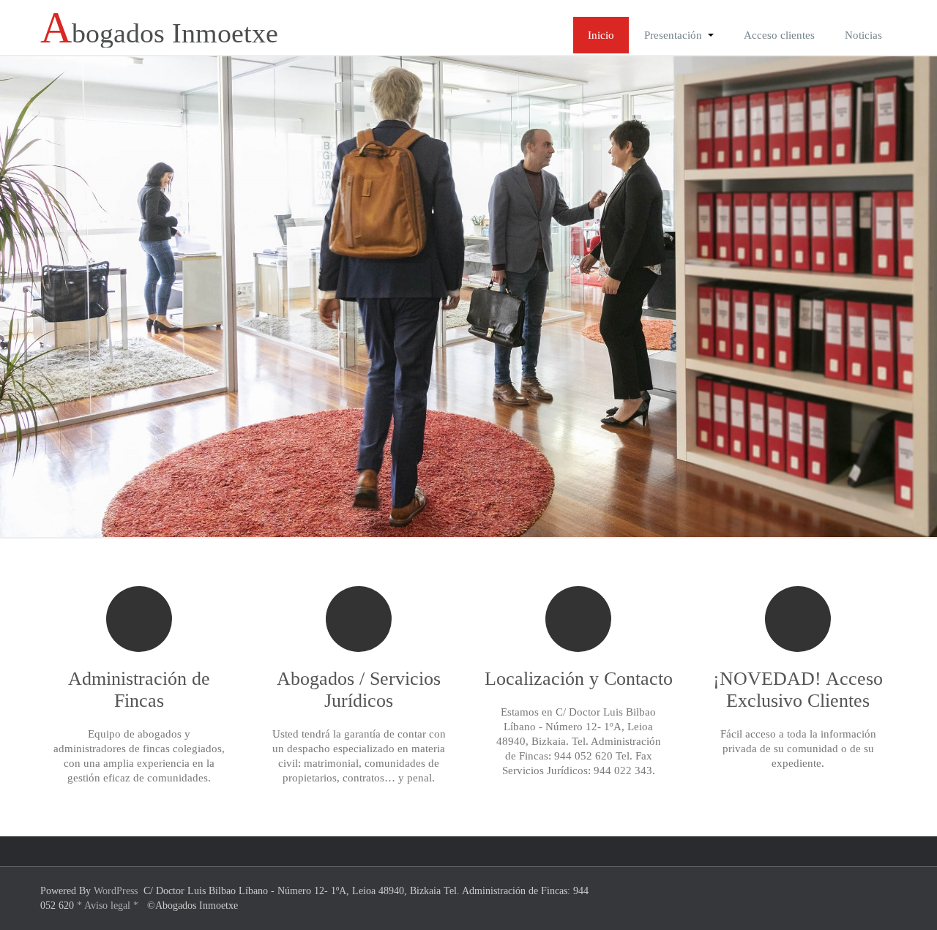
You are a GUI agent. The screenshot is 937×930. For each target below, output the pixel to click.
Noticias (863, 35)
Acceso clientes (779, 35)
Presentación (673, 35)
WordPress (116, 890)
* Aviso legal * (107, 905)
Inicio (601, 35)
